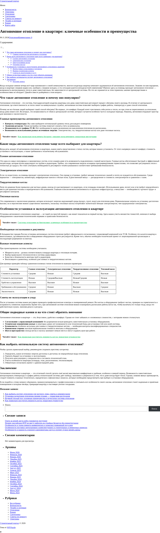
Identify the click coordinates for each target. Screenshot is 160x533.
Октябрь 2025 (16, 464)
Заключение (11, 79)
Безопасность (10, 9)
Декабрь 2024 (16, 479)
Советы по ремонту (13, 18)
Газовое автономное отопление (24, 58)
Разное (8, 23)
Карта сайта (10, 25)
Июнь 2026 (15, 452)
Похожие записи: (19, 81)
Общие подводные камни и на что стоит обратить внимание (29, 75)
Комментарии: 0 (25, 37)
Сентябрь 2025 (16, 466)
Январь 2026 (15, 457)
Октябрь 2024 (16, 484)
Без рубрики (15, 503)
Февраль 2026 (16, 455)
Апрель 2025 (15, 470)
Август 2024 (15, 488)
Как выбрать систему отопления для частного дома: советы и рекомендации (37, 394)
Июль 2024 (14, 490)
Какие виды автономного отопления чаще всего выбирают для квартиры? (34, 56)
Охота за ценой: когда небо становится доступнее (26, 421)
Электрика (9, 12)
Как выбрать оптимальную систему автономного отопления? (30, 77)
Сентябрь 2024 (16, 486)
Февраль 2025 (16, 475)
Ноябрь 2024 (15, 481)
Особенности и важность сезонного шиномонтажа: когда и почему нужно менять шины (42, 430)
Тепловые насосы (19, 64)
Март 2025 (14, 473)
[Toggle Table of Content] (2, 48)
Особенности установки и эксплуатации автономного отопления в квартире (35, 67)
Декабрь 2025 (16, 459)
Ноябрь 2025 (15, 461)
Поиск (7, 405)
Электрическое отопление (22, 60)
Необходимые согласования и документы (27, 69)
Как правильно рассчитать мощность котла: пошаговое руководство (34, 401)
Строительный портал (9, 1)
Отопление (9, 14)
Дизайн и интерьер (13, 21)
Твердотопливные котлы (21, 62)
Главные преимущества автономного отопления (30, 54)
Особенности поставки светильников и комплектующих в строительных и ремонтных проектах (46, 427)
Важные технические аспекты (23, 71)
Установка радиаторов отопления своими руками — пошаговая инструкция (37, 396)
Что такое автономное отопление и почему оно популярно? (29, 52)
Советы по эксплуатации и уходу (24, 73)
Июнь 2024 (15, 493)
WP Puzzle (11, 527)
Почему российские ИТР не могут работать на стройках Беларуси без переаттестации (41, 423)
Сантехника (10, 16)
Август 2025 (15, 468)
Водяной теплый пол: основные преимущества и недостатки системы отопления (39, 398)
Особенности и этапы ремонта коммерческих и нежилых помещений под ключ (39, 425)
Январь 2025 (15, 477)
